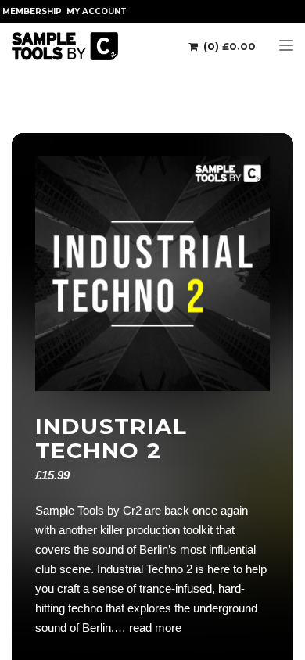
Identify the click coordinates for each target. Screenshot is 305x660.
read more (155, 627)
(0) (228, 46)
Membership (32, 11)
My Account (96, 11)
